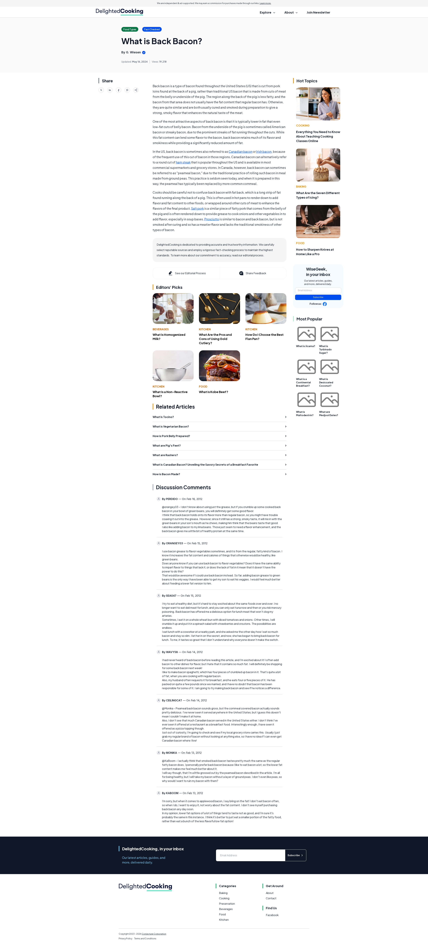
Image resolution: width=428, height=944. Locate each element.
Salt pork (197, 208)
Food (203, 386)
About (270, 893)
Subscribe (318, 297)
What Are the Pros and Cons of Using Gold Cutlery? (215, 339)
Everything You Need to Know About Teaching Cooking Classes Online (318, 136)
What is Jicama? (305, 346)
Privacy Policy (125, 938)
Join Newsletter (318, 12)
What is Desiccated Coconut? (326, 382)
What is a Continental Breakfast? (303, 382)
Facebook (272, 915)
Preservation (227, 903)
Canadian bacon (240, 151)
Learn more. (265, 3)
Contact (271, 898)
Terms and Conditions (145, 938)
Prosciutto (211, 219)
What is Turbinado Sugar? (325, 349)
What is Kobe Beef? (213, 392)
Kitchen (205, 329)
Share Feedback (256, 273)
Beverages (161, 329)
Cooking (302, 125)
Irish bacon (264, 151)
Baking (301, 186)
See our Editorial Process (190, 273)
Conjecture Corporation (154, 934)
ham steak (183, 162)
